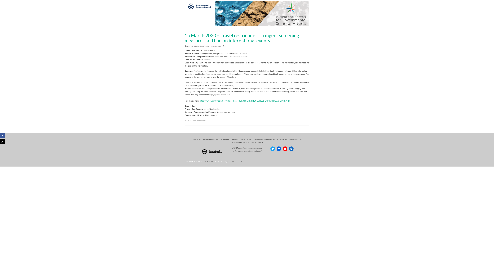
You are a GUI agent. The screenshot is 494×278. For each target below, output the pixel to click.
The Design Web (209, 162)
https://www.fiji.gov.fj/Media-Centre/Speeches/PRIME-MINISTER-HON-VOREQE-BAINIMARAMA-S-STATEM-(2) (245, 100)
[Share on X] (2, 141)
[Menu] (306, 23)
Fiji (220, 46)
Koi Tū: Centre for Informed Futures (287, 139)
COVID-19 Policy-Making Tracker (198, 46)
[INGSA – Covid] (247, 13)
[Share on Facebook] (2, 135)
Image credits (239, 162)
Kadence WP (230, 162)
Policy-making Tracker (199, 120)
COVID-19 (189, 120)
